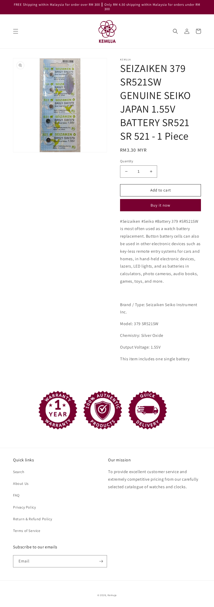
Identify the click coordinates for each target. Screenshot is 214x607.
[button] (15, 31)
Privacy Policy (24, 507)
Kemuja (112, 595)
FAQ (16, 495)
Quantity (126, 161)
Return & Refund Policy (32, 519)
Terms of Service (26, 530)
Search (19, 471)
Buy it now (160, 205)
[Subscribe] (101, 561)
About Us (21, 483)
